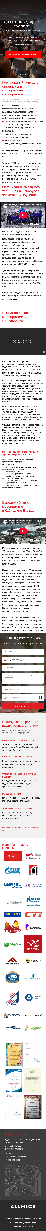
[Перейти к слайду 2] (23, 919)
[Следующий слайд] (44, 462)
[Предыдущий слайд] (1, 462)
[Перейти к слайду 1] (20, 919)
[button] (23, 477)
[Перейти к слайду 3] (25, 919)
